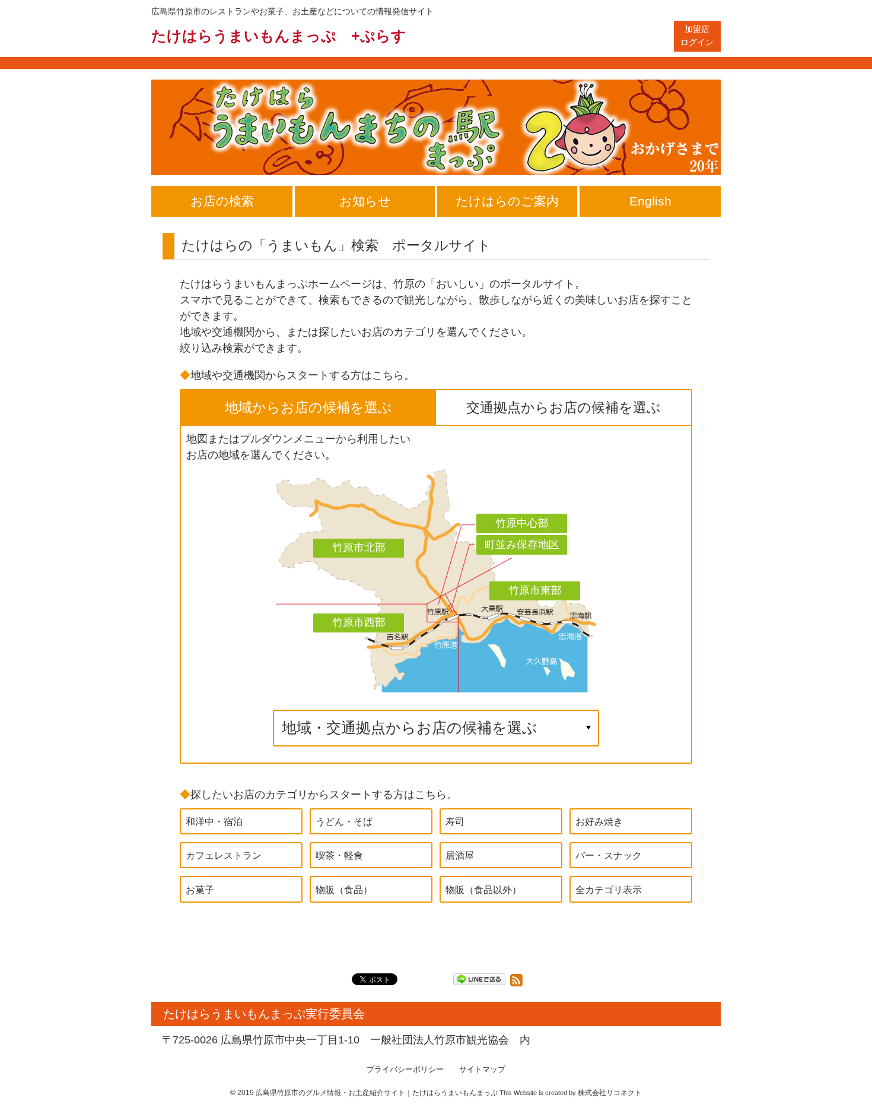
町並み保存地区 (522, 545)
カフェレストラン (224, 855)
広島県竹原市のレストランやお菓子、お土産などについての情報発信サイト (292, 11)
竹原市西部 (359, 622)
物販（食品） (344, 889)
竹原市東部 (535, 590)
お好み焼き (599, 821)
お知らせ (365, 201)
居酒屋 (459, 855)
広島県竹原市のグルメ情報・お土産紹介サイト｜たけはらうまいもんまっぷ (377, 1093)
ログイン (697, 35)
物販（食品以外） (483, 889)
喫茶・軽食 (339, 855)
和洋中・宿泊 (214, 821)
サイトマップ (482, 1069)
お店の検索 (222, 201)
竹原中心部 (522, 523)
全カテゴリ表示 (608, 889)
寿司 (454, 821)
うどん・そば (344, 821)
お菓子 (200, 889)
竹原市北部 (359, 547)
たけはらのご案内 (507, 201)
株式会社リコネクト (610, 1093)
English (650, 201)
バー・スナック (608, 855)
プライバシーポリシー (405, 1069)
